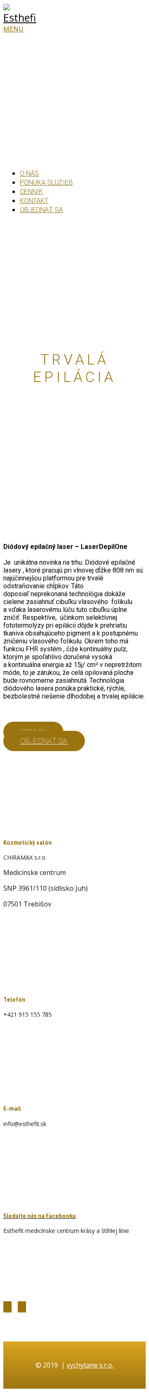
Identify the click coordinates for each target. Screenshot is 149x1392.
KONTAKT (34, 201)
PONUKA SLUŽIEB (46, 182)
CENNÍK (31, 192)
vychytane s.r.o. (90, 1365)
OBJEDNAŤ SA (41, 210)
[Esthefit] (19, 17)
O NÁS (29, 173)
